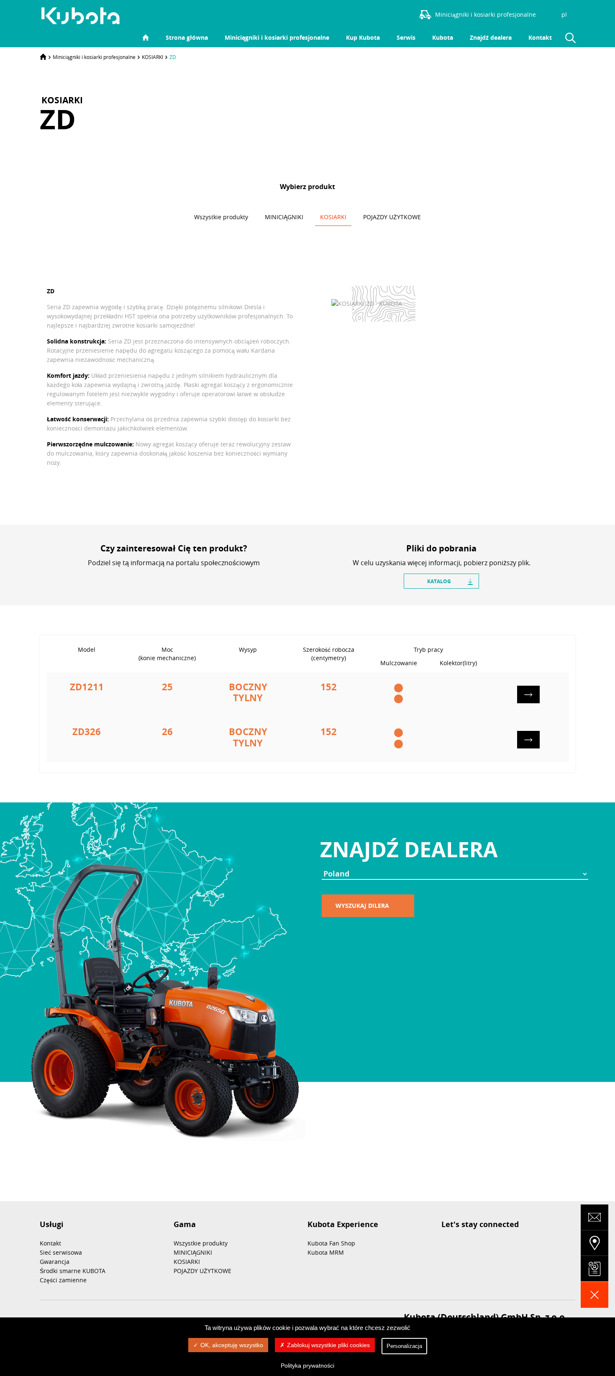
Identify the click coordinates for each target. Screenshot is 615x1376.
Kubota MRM (326, 1252)
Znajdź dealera (491, 37)
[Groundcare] (85, 16)
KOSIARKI (152, 57)
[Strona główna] (43, 57)
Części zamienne (63, 1280)
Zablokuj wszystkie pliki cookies (328, 1345)
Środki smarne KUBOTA (72, 1271)
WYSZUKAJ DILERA (362, 906)
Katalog (439, 581)
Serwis (406, 37)
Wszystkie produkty (201, 1243)
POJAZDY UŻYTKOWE (202, 1271)
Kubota (442, 37)
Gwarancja (54, 1262)
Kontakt (540, 37)
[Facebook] (356, 14)
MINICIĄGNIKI (193, 1252)
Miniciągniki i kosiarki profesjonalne (277, 37)
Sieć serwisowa (61, 1252)
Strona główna (187, 37)
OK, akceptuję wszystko (231, 1345)
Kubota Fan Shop (331, 1243)
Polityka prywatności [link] (307, 1365)
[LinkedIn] (369, 14)
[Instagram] (394, 14)
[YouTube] (382, 14)
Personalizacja (404, 1346)
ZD (172, 57)
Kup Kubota (363, 37)
